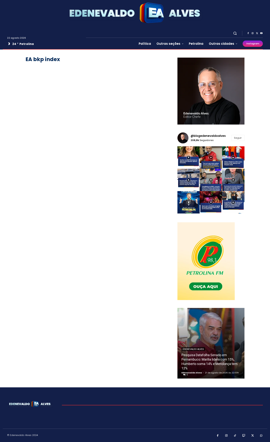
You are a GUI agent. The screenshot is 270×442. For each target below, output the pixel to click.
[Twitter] (257, 33)
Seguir (238, 138)
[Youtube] (261, 33)
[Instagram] (252, 33)
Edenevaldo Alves (193, 349)
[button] (235, 33)
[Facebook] (248, 33)
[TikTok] (235, 435)
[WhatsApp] (261, 435)
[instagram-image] (188, 157)
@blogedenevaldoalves (208, 136)
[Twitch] (243, 435)
